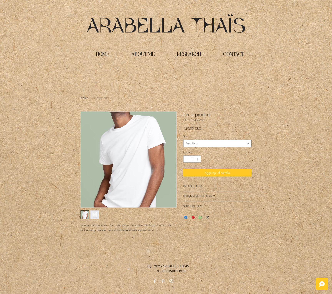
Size (187, 136)
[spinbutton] (192, 159)
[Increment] (198, 159)
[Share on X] (207, 217)
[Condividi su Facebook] (185, 217)
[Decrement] (186, 159)
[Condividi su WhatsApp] (200, 217)
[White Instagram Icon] (171, 281)
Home (84, 98)
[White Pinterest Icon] (163, 281)
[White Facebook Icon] (154, 281)
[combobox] (217, 143)
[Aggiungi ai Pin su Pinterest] (193, 217)
